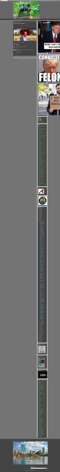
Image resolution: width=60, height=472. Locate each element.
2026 (40, 208)
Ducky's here (17, 45)
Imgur (39, 395)
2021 (40, 214)
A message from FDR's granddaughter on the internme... (42, 265)
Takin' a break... (42, 283)
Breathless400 (40, 384)
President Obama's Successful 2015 (41, 240)
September (41, 323)
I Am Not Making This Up (41, 394)
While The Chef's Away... (41, 433)
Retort (39, 407)
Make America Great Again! (42, 226)
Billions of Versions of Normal (42, 128)
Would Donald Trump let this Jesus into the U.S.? (42, 278)
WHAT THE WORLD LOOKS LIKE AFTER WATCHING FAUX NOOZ (42, 230)
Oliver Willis (39, 155)
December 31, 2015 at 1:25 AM (19, 47)
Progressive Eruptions (21, 3)
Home (25, 57)
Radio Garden (40, 159)
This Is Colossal (40, 428)
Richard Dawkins (40, 410)
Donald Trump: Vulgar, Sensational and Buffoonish (42, 268)
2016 (40, 219)
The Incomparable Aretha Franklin (42, 233)
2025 (40, 209)
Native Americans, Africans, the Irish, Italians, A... (42, 281)
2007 (40, 341)
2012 (40, 335)
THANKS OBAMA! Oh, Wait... (42, 237)
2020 (40, 215)
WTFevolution (40, 436)
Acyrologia (41, 225)
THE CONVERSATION (41, 171)
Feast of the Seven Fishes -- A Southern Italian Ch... (42, 248)
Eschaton (39, 140)
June (40, 326)
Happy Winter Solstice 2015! (42, 254)
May (40, 327)
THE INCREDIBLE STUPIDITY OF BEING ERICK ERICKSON (42, 300)
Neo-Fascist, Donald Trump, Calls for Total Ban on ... (42, 294)
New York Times (40, 151)
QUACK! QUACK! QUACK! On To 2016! (42, 224)
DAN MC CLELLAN (40, 387)
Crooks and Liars (40, 132)
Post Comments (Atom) (26, 59)
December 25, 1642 (41, 246)
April (40, 328)
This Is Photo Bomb (40, 429)
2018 (40, 217)
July (40, 325)
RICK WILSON (40, 162)
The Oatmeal (40, 424)
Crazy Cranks (40, 131)
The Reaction (40, 174)
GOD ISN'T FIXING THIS (42, 309)
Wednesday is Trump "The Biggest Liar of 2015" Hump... (42, 251)
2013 (40, 334)
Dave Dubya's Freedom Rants (42, 135)
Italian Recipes (40, 146)
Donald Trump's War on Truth (42, 244)
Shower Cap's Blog (40, 166)
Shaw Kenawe (41, 121)
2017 (40, 218)
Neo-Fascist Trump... (41, 290)
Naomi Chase (40, 399)
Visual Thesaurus (40, 432)
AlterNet (39, 383)
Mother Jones (40, 398)
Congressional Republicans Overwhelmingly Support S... (42, 307)
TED (38, 416)
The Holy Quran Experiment (42, 304)
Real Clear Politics (40, 406)
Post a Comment (16, 54)
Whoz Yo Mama (40, 182)
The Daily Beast (40, 417)
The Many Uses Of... (41, 420)
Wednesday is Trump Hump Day (42, 235)
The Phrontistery (40, 425)
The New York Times (41, 421)
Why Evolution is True (41, 183)
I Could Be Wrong (40, 143)
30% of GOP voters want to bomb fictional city (42, 261)
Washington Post (40, 179)
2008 (40, 340)
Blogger (33, 470)
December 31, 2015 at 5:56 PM (19, 52)
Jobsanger (39, 147)
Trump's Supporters (41, 259)
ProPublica (39, 158)
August (41, 324)
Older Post (34, 57)
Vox (38, 178)
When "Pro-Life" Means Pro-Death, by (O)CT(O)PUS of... (42, 318)
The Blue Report (40, 170)
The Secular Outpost (41, 175)
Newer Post (15, 57)
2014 (40, 333)
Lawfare (39, 150)
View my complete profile (41, 122)
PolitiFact (39, 403)
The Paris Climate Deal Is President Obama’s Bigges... (42, 274)
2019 (40, 216)
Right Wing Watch (40, 163)
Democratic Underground (41, 136)
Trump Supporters (42, 284)
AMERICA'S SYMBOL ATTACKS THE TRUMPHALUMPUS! (42, 287)
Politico (39, 402)
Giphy (39, 391)
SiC (38, 167)
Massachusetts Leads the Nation (42, 298)
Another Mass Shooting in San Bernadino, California (42, 312)
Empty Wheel (40, 139)
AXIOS (39, 127)
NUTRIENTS (40, 154)
